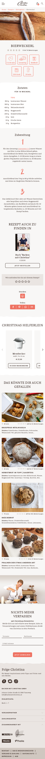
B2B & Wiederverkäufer (23, 750)
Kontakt (5, 750)
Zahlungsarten (9, 718)
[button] (42, 350)
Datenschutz (28, 753)
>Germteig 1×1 (24, 148)
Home (4, 9)
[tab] (22, 713)
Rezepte (11, 9)
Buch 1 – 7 (5, 703)
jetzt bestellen (22, 265)
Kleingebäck (20, 9)
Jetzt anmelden (22, 654)
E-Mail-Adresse (8, 643)
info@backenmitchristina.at (12, 695)
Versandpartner (9, 712)
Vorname (6, 636)
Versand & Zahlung (10, 753)
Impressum (7, 756)
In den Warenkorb (19, 365)
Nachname (28, 636)
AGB (16, 756)
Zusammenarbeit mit (11, 724)
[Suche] (42, 4)
